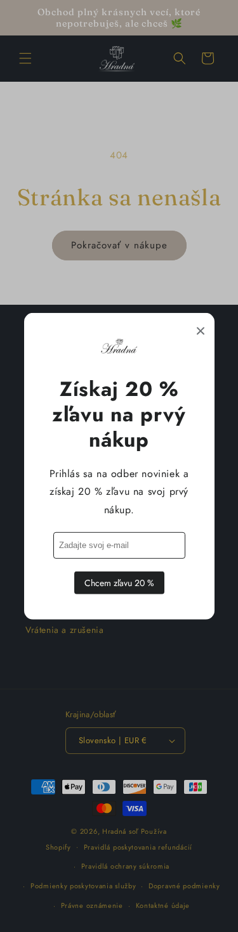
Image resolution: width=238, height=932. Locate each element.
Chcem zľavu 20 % (119, 583)
